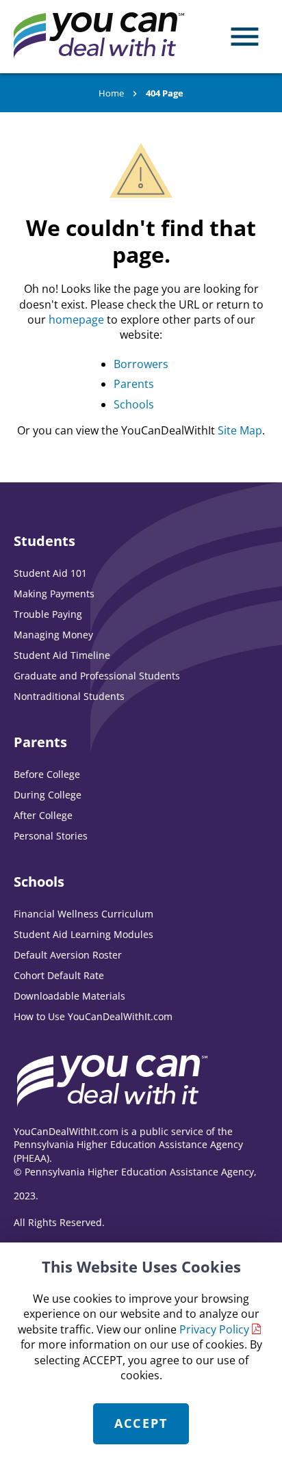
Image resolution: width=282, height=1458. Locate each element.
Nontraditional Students (69, 696)
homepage (76, 319)
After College (43, 815)
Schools (134, 404)
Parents (134, 383)
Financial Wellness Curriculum (83, 913)
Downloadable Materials (69, 995)
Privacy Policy (214, 1329)
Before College (47, 774)
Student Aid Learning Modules (83, 934)
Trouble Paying (48, 614)
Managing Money (53, 634)
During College (47, 794)
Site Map (240, 430)
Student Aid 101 (50, 573)
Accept (141, 1423)
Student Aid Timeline (62, 655)
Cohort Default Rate (59, 975)
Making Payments (54, 593)
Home (111, 93)
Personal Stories (51, 835)
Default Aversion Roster (68, 954)
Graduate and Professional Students (97, 675)
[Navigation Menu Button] (244, 36)
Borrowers (141, 364)
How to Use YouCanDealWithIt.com (93, 1016)
